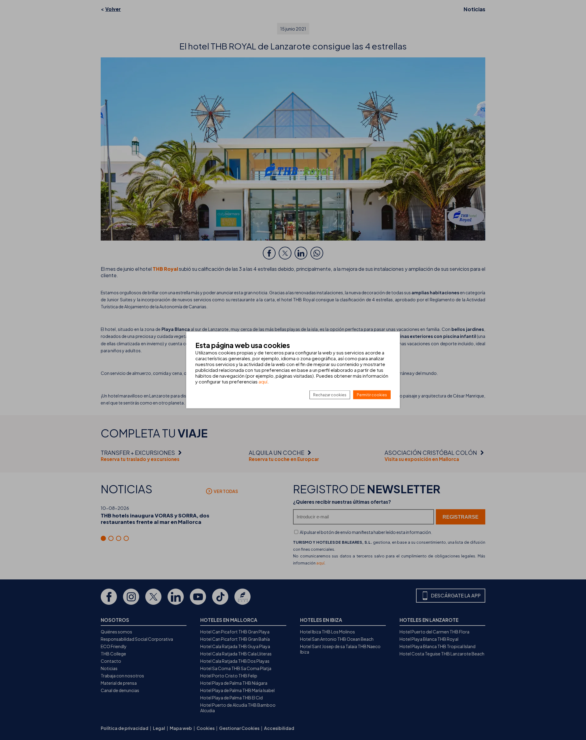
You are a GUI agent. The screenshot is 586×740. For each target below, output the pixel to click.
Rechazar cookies (329, 395)
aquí (263, 381)
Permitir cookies (372, 395)
